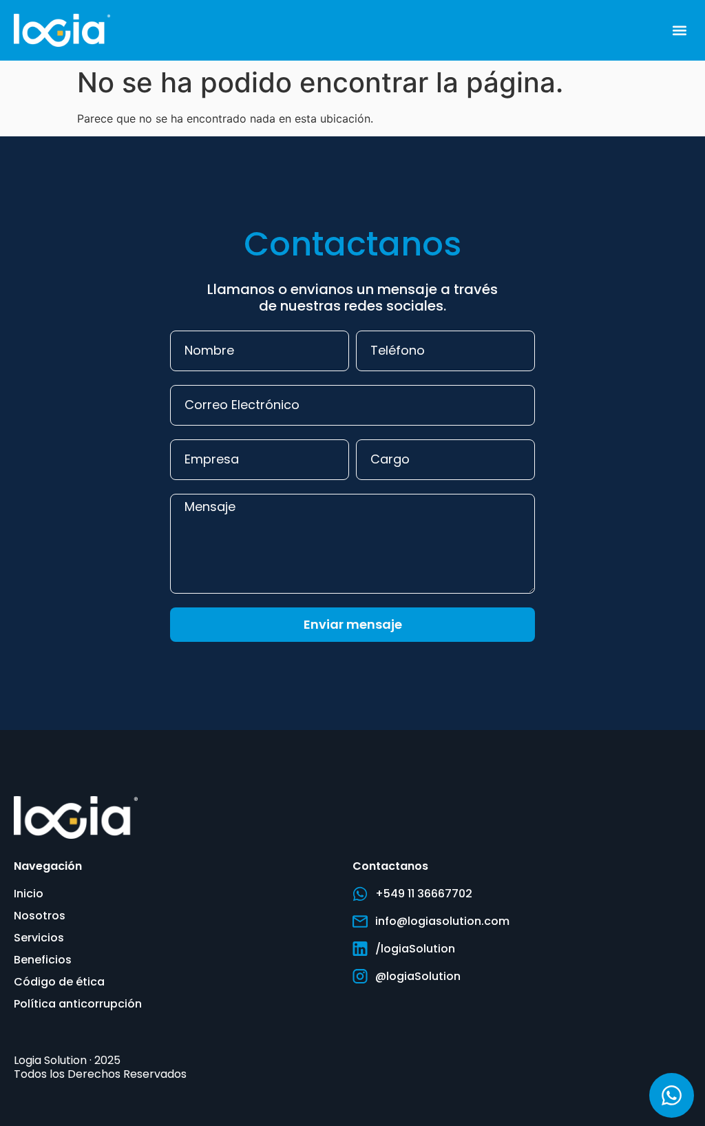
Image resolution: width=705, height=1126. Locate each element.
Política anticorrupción (78, 1004)
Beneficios (43, 960)
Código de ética (59, 982)
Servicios (39, 938)
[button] (680, 30)
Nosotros (39, 916)
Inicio (28, 893)
